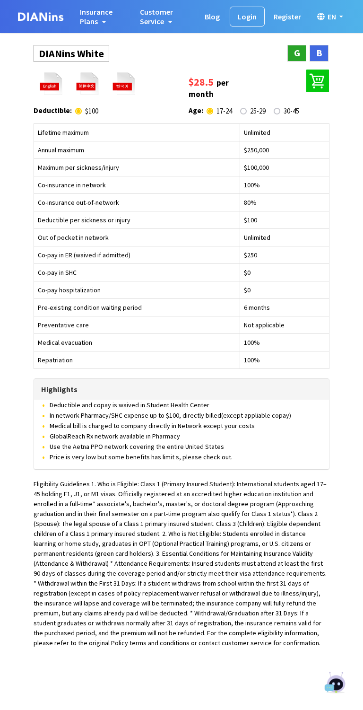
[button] (101, 16)
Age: (196, 110)
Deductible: (53, 110)
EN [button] (332, 16)
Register (287, 16)
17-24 (224, 111)
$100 (91, 111)
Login (247, 16)
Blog (212, 16)
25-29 (258, 111)
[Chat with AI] (336, 684)
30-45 (291, 111)
